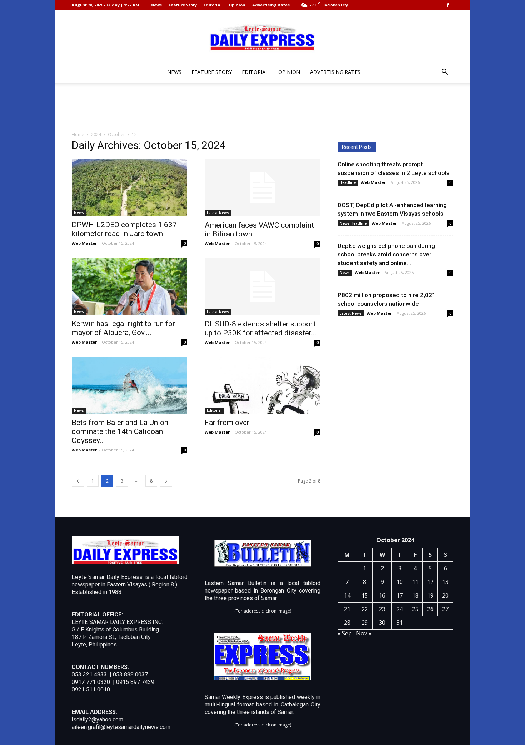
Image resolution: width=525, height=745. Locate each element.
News (156, 5)
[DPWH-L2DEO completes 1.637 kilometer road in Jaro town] (130, 187)
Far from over (227, 422)
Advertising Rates (271, 5)
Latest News (218, 212)
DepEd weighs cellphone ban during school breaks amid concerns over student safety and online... (386, 254)
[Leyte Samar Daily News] (262, 37)
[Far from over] (262, 385)
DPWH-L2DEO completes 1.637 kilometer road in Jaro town (124, 229)
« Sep (345, 633)
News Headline (353, 223)
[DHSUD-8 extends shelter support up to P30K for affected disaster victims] (262, 286)
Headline (348, 182)
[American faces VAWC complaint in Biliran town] (262, 187)
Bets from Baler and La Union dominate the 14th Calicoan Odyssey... (120, 431)
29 (364, 622)
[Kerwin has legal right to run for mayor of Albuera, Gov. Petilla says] (130, 286)
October (116, 134)
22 (364, 609)
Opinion (237, 5)
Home (78, 134)
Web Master (84, 243)
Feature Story (183, 5)
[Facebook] (447, 5)
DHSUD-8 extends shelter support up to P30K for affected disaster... (260, 328)
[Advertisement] (262, 107)
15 (364, 595)
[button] (444, 72)
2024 (96, 134)
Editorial (213, 5)
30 (382, 622)
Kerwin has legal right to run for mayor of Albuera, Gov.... (123, 328)
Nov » (363, 633)
